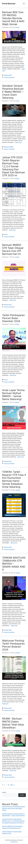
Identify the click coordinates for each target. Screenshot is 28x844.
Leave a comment (9, 77)
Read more (18, 142)
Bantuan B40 (8, 75)
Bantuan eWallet (8, 146)
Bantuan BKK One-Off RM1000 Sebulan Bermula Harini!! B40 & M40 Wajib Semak (13, 18)
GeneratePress (14, 841)
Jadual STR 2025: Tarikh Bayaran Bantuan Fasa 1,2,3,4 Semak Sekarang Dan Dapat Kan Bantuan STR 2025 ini (13, 166)
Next (12, 784)
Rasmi (6, 234)
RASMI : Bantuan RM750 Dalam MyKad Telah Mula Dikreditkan (13, 723)
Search (4, 792)
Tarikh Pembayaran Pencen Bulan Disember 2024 (13, 318)
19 (8, 784)
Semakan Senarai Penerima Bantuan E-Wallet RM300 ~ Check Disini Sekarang (13, 91)
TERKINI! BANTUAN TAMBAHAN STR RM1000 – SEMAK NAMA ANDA (13, 563)
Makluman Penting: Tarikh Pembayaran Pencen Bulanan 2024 (13, 645)
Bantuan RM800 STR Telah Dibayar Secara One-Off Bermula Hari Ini (13, 249)
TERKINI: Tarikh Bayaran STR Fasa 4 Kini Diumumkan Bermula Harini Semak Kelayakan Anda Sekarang (14, 479)
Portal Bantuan (8, 3)
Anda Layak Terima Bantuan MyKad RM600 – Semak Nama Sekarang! (13, 395)
